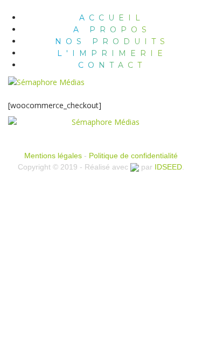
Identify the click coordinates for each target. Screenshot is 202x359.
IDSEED (168, 167)
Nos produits (112, 41)
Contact (112, 65)
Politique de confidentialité (133, 155)
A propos (112, 29)
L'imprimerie (112, 53)
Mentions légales (53, 155)
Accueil (111, 18)
